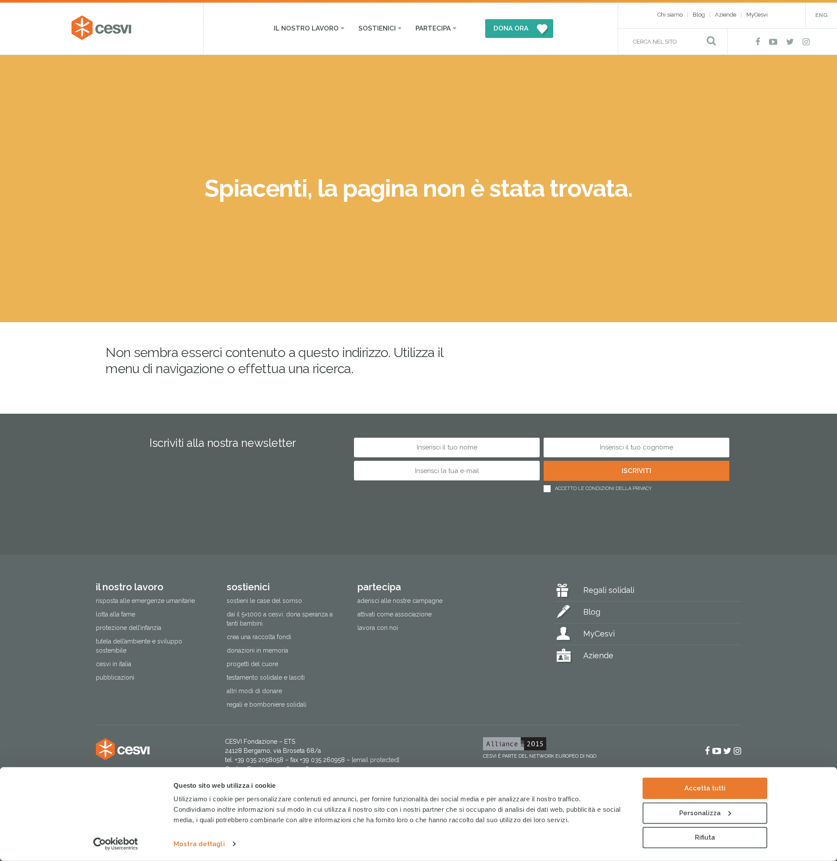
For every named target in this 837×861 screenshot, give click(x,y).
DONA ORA (510, 28)
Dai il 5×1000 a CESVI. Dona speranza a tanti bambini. (280, 619)
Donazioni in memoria (257, 650)
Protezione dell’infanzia (128, 627)
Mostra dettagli (199, 844)
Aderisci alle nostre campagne (399, 600)
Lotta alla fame (115, 614)
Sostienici (377, 28)
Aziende (725, 14)
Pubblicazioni (115, 677)
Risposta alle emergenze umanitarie (145, 600)
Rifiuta (705, 837)
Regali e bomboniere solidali (266, 704)
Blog (699, 14)
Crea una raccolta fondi (259, 636)
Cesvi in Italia (113, 663)
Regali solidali (608, 590)
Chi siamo (670, 14)
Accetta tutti (704, 788)
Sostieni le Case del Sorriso (264, 600)
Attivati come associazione (394, 614)
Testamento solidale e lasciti (266, 677)
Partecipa (433, 28)
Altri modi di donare (254, 690)
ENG (821, 15)
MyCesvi (757, 14)
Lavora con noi (377, 627)
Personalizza (700, 813)
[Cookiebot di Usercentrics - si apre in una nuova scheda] (116, 844)
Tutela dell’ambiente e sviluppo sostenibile (139, 646)
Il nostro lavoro (306, 28)
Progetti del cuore (252, 663)
